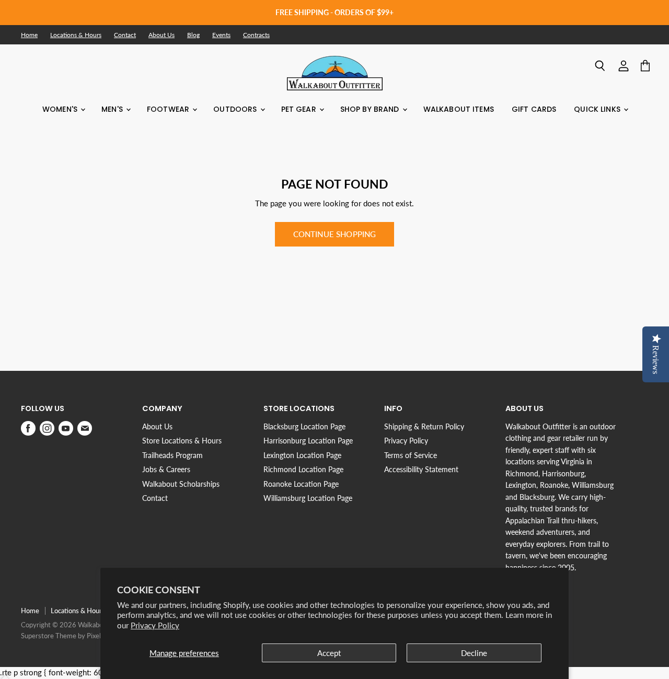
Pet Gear (299, 109)
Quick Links (598, 109)
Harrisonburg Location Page (308, 440)
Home (29, 35)
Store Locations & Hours (182, 440)
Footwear (169, 109)
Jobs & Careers (166, 469)
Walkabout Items (458, 109)
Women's (60, 109)
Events (221, 35)
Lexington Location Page (302, 455)
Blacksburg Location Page (304, 426)
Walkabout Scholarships (181, 483)
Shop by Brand (370, 109)
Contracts (256, 35)
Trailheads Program (172, 455)
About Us (161, 35)
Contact (125, 35)
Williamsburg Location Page (307, 498)
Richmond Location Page (303, 469)
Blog (193, 35)
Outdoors (236, 109)
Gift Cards (534, 109)
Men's (113, 109)
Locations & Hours (75, 35)
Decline (474, 653)
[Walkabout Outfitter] (335, 73)
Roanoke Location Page (301, 483)
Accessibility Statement (421, 469)
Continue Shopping (334, 234)
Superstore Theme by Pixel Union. (71, 635)
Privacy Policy (155, 625)
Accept (329, 653)
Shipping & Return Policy (424, 426)
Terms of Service (410, 455)
